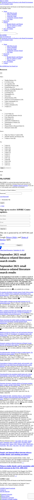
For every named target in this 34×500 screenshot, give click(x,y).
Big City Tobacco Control (14, 25)
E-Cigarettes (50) (10, 84)
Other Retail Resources (6, 250)
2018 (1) (7, 156)
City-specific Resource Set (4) (13, 115)
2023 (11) (8, 147)
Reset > (8, 168)
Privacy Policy (11, 237)
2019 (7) (7, 154)
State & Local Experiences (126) (14, 99)
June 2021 (16, 445)
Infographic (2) (9, 119)
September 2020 (7, 442)
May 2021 (9, 445)
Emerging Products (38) (11, 85)
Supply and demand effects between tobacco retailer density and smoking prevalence (15, 453)
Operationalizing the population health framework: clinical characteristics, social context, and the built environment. (16, 374)
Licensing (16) (9, 92)
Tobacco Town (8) (10, 138)
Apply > (3, 168)
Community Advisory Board (15, 17)
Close (2, 206)
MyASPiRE (3, 35)
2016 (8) (7, 159)
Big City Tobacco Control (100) (14, 135)
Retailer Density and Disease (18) (14, 136)
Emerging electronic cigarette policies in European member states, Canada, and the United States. (16, 384)
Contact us (3, 490)
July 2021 (22, 445)
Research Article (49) (11, 127)
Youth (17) (8, 106)
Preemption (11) (9, 94)
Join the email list (5, 491)
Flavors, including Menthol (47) (14, 89)
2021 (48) (8, 151)
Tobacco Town (11, 27)
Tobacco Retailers (12, 14)
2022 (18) (8, 149)
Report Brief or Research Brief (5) (14, 126)
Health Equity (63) (10, 91)
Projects (5, 22)
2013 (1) (7, 165)
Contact (5, 30)
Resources (6, 21)
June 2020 (18, 441)
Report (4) (8, 124)
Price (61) (8, 96)
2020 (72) (8, 152)
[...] (23, 462)
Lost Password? (4, 196)
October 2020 (17, 442)
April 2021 (3, 445)
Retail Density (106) (10, 98)
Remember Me (6, 199)
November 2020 (25, 442)
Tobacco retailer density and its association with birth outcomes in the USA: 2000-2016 (17, 467)
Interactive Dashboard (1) (12, 120)
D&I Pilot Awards (12, 13)
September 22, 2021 (18, 250)
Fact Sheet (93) (9, 117)
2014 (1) (7, 163)
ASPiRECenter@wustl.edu (20, 185)
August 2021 (29, 445)
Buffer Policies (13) (10, 80)
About (5, 11)
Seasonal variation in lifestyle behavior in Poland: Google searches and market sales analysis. (16, 344)
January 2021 (13, 444)
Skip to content (4, 0)
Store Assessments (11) (11, 101)
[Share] (17, 247)
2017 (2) (7, 158)
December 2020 (4, 444)
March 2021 (29, 444)
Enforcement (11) (10, 87)
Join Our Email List (5, 36)
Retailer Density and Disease (15, 24)
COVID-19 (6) (9, 82)
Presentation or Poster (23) (12, 122)
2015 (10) (8, 161)
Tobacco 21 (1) (9, 103)
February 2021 (22, 444)
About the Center (11, 16)
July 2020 (24, 441)
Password (2, 193)
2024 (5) (7, 145)
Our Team (10, 19)
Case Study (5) (9, 113)
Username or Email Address (7, 190)
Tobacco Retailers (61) (11, 105)
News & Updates (8, 28)
